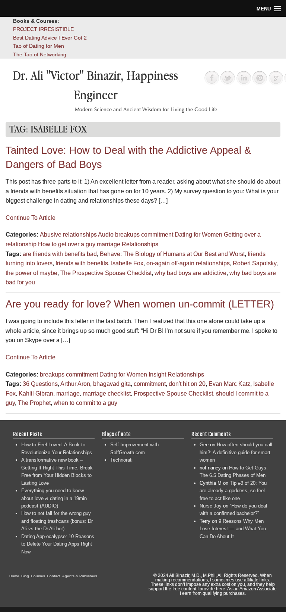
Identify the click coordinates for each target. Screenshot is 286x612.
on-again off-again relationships (188, 263)
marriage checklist (107, 393)
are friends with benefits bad (60, 254)
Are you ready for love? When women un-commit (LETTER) (140, 304)
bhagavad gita (112, 384)
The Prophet (34, 403)
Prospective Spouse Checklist (173, 393)
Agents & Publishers (79, 576)
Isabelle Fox (127, 263)
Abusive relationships (68, 234)
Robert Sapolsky (254, 263)
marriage (108, 244)
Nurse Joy (211, 506)
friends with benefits (81, 263)
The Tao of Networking (39, 54)
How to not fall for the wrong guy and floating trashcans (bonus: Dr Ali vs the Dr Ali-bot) (57, 520)
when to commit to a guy (85, 403)
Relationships (140, 244)
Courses (38, 576)
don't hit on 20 (187, 384)
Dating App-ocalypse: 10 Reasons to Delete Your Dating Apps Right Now (57, 544)
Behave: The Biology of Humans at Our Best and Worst (172, 254)
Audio (106, 234)
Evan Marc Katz (229, 384)
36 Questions (40, 384)
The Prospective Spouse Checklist (106, 273)
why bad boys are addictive (190, 273)
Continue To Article (30, 218)
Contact (53, 576)
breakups (127, 234)
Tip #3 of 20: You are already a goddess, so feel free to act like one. (233, 490)
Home (14, 576)
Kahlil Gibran (36, 393)
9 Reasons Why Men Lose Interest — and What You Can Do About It (233, 528)
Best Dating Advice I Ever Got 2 (50, 38)
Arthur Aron (75, 384)
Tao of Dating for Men (38, 46)
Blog (25, 576)
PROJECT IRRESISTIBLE (43, 29)
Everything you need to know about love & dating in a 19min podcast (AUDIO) (54, 498)
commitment (157, 234)
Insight (157, 374)
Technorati (121, 460)
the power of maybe (31, 273)
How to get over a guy (66, 244)
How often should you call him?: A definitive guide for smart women (236, 452)
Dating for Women (198, 234)
